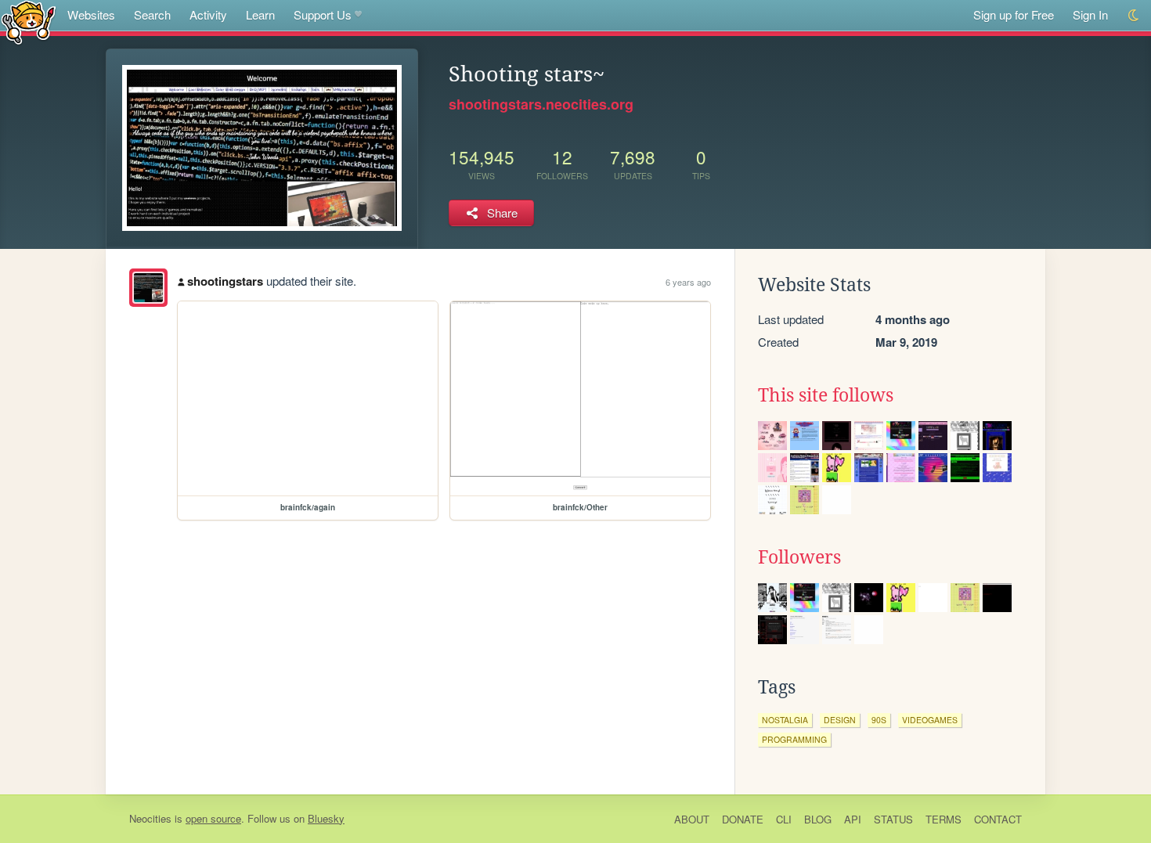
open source (213, 818)
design (840, 720)
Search (152, 14)
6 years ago (688, 282)
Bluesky (326, 818)
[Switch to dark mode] (1134, 15)
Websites (91, 14)
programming (794, 739)
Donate (742, 819)
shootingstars (225, 281)
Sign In (1090, 14)
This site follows (825, 395)
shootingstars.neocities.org (541, 104)
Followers (799, 557)
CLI (784, 819)
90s (878, 720)
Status (893, 819)
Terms (943, 819)
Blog (818, 819)
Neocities (150, 818)
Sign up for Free (1013, 14)
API (852, 819)
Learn (260, 14)
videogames (930, 720)
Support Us (323, 14)
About (691, 819)
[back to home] (28, 21)
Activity (208, 14)
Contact (998, 819)
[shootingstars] (148, 288)
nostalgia (785, 720)
